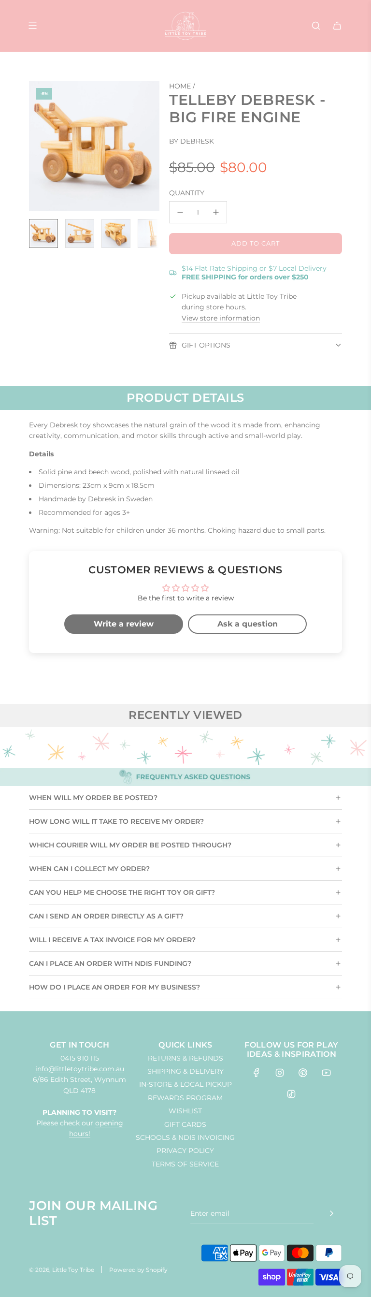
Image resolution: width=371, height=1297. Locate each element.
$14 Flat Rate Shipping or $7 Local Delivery (254, 272)
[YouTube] (326, 1072)
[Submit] (331, 1213)
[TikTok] (291, 1094)
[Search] (316, 25)
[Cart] (337, 25)
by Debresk (191, 141)
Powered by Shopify (138, 1269)
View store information (221, 318)
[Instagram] (279, 1072)
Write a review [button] (124, 623)
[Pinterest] (303, 1072)
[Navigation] (32, 25)
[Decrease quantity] (180, 212)
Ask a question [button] (247, 623)
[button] (41, 146)
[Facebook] (256, 1072)
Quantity (186, 193)
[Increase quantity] (216, 212)
